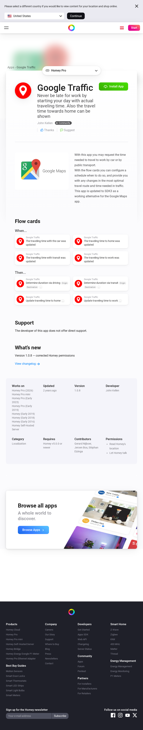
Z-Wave (114, 629)
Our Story (50, 634)
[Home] (71, 27)
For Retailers (84, 693)
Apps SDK (83, 634)
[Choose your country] (121, 27)
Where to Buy (52, 644)
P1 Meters (115, 676)
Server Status (85, 649)
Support (49, 639)
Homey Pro (12, 634)
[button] (34, 16)
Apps (10, 67)
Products (11, 624)
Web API (82, 639)
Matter (113, 649)
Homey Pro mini (14, 639)
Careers (49, 629)
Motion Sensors (14, 671)
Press (48, 653)
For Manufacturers (87, 688)
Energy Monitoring (119, 671)
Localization (19, 443)
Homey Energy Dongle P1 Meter (22, 653)
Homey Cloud (13, 629)
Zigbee (114, 634)
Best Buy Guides (16, 665)
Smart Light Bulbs (15, 690)
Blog (47, 649)
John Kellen (112, 390)
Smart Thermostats (16, 680)
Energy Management (121, 666)
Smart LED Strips (15, 685)
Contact (49, 663)
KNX (112, 639)
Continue (76, 16)
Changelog (83, 644)
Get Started (84, 629)
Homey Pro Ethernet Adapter (21, 658)
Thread (114, 653)
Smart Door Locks (15, 676)
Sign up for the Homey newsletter (27, 709)
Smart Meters (13, 695)
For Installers (84, 683)
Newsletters (51, 658)
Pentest (82, 671)
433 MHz (115, 644)
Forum (81, 666)
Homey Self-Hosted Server (20, 644)
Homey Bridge (13, 649)
